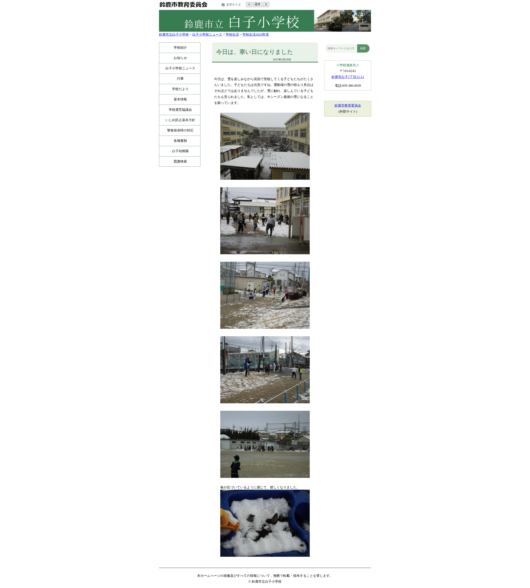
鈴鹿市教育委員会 (348, 105)
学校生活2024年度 (255, 34)
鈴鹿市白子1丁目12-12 (347, 77)
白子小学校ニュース (207, 34)
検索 (363, 48)
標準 (257, 4)
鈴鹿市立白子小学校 (174, 34)
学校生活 (232, 34)
